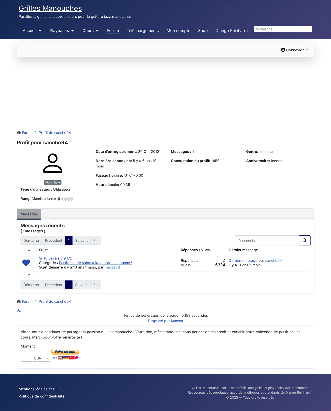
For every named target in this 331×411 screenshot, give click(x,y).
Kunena (177, 320)
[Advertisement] (165, 90)
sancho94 (273, 260)
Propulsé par (159, 320)
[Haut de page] (323, 402)
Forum (113, 30)
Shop (203, 30)
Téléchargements (143, 30)
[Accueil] (39, 31)
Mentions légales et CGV (40, 389)
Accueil (29, 30)
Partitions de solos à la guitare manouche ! (95, 262)
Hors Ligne (53, 182)
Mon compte (178, 30)
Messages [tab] (29, 214)
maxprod (112, 267)
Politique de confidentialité (41, 396)
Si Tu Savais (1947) (55, 258)
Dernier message (243, 260)
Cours (88, 30)
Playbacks (59, 30)
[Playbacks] (72, 31)
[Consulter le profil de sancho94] (52, 163)
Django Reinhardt (232, 30)
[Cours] (96, 31)
